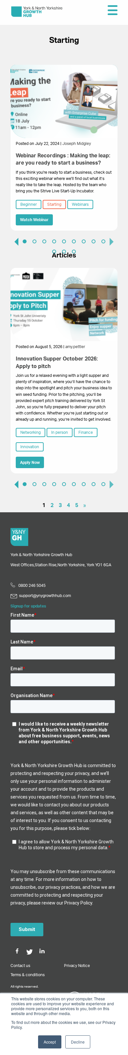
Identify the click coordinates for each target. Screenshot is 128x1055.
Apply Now (30, 463)
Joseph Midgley (76, 144)
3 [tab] (44, 241)
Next (114, 241)
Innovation (29, 447)
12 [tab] (74, 252)
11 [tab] (64, 252)
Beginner (28, 204)
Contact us (20, 966)
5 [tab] (64, 241)
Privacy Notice (77, 966)
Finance (85, 432)
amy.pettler (75, 347)
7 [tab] (84, 241)
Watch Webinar (34, 220)
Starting (54, 204)
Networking (30, 432)
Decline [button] (78, 1042)
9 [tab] (103, 241)
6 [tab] (74, 241)
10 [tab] (54, 252)
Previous (14, 241)
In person (59, 432)
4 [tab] (54, 241)
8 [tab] (94, 241)
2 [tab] (34, 241)
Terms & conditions (28, 975)
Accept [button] (50, 1042)
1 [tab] (25, 241)
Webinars (80, 204)
